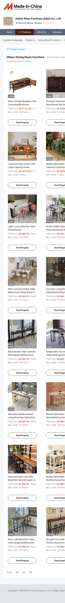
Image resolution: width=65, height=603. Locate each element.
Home (9, 32)
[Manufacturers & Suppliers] (23, 6)
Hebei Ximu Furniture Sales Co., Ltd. (38, 18)
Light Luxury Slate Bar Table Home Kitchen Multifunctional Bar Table (21, 229)
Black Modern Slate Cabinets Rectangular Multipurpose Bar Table (22, 355)
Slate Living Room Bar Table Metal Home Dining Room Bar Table (22, 292)
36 (24, 572)
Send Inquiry (22, 122)
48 (30, 572)
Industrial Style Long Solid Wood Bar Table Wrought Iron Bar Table (22, 480)
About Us (41, 32)
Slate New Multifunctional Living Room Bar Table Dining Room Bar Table (22, 417)
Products (26, 32)
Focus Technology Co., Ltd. (40, 590)
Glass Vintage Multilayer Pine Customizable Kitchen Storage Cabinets (22, 104)
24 (17, 572)
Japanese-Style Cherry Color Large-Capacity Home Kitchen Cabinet (21, 167)
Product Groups (17, 49)
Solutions (57, 32)
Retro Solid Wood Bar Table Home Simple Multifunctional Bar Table (22, 542)
